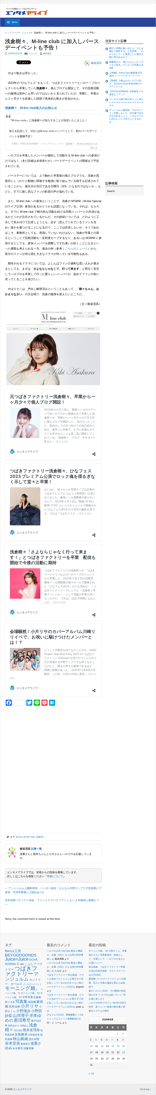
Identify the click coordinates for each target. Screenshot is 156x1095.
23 (123, 1052)
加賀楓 (32, 1001)
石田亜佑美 (34, 1034)
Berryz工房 (13, 951)
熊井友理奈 (31, 1030)
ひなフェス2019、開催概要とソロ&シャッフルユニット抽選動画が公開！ (65, 1018)
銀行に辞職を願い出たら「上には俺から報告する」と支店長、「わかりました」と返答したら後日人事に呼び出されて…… (126, 53)
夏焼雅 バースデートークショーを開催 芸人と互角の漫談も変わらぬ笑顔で (107, 983)
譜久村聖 (34, 1039)
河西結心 (24, 1025)
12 (102, 1046)
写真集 (21, 1001)
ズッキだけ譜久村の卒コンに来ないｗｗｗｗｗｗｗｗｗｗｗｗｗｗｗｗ (126, 102)
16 (123, 1046)
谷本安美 (12, 1043)
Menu (15, 22)
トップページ (12, 32)
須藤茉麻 (28, 1048)
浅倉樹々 (40, 837)
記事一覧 (36, 848)
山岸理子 (21, 1015)
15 (118, 1046)
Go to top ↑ (145, 1089)
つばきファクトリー (21, 971)
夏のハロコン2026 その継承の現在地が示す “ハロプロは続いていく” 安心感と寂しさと (107, 995)
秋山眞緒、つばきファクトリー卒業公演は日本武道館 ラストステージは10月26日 (107, 971)
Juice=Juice (17, 959)
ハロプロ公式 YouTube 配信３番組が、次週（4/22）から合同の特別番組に (65, 955)
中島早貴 (27, 997)
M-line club (29, 837)
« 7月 (91, 1073)
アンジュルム (22, 976)
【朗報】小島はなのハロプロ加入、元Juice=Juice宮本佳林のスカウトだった (125, 83)
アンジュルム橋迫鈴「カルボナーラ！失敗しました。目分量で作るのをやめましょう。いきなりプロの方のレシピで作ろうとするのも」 (126, 116)
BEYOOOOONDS (21, 955)
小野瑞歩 (23, 1011)
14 (112, 1046)
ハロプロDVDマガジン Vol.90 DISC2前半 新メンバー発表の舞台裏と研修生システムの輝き (107, 1006)
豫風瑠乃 (25, 1044)
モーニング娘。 (22, 988)
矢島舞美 (21, 1034)
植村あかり (13, 1025)
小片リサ (30, 1006)
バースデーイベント (32, 984)
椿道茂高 (47, 53)
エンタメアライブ (22, 1089)
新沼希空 (22, 1020)
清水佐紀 (18, 1030)
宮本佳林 (14, 1006)
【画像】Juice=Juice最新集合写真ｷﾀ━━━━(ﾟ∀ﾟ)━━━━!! (125, 74)
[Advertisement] (33, 735)
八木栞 (11, 1002)
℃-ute (20, 964)
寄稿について (55, 876)
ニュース (26, 32)
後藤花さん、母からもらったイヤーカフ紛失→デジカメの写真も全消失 (126, 65)
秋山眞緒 (20, 1039)
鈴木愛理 (18, 1048)
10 (91, 1046)
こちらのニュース (76, 248)
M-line (19, 837)
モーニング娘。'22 (30, 993)
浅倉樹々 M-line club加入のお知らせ (31, 107)
